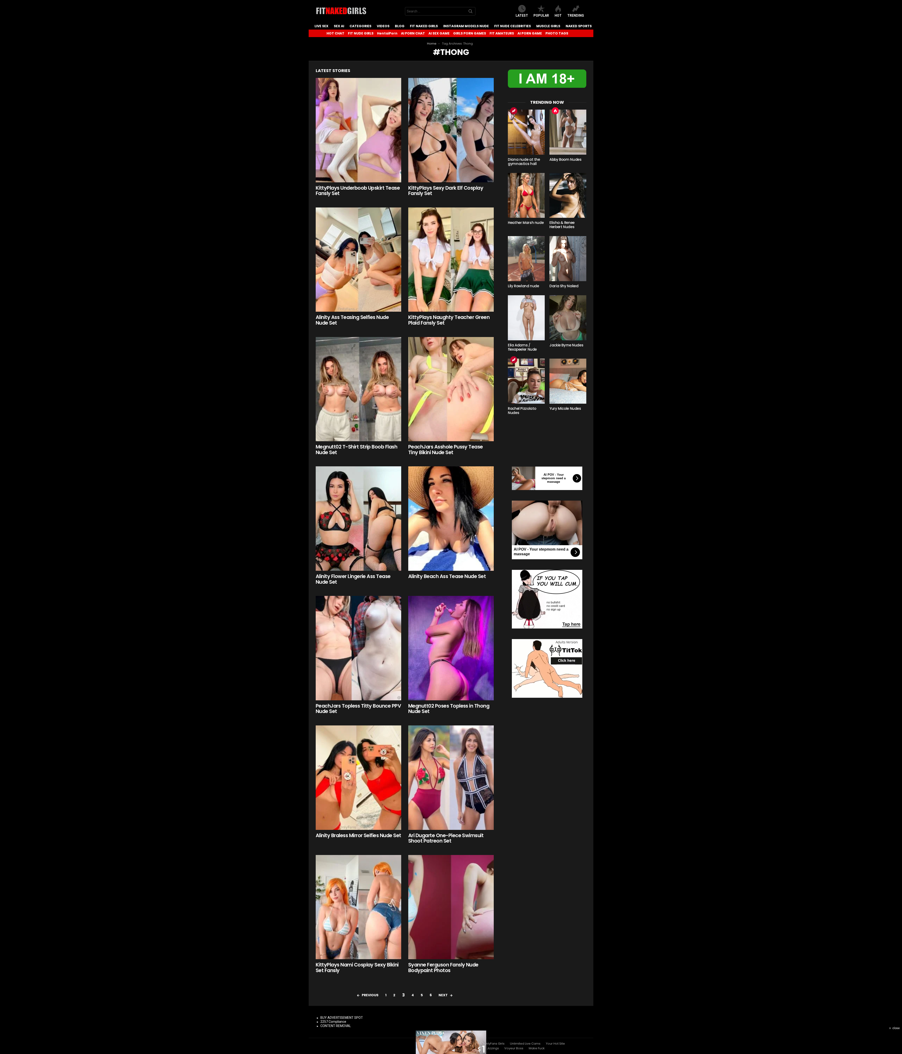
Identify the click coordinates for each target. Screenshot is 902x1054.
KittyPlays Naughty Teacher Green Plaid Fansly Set (449, 320)
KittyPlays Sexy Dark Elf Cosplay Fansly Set (445, 190)
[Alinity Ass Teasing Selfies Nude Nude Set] (358, 259)
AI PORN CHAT (413, 33)
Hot (558, 15)
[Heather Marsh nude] (526, 195)
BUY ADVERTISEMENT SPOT (341, 1018)
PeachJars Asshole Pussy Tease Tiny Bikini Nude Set (445, 449)
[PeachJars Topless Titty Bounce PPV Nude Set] (358, 648)
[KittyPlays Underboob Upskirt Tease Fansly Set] (358, 130)
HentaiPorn (387, 33)
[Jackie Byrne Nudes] (567, 317)
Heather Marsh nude (526, 222)
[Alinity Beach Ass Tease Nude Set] (451, 518)
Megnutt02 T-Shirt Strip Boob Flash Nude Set (356, 449)
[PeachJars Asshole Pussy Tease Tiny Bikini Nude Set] (451, 389)
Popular (541, 15)
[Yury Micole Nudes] (567, 381)
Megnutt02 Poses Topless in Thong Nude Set (448, 708)
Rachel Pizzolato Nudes (522, 410)
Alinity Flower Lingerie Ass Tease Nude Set (353, 579)
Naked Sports (579, 26)
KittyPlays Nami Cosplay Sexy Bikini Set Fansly (357, 967)
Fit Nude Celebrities (512, 26)
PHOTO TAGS (556, 33)
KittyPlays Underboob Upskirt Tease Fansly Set (358, 190)
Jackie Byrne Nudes (566, 345)
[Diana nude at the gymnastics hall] (526, 132)
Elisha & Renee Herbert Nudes (562, 224)
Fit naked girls (424, 26)
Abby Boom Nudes (565, 159)
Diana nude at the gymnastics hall (524, 161)
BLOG (399, 26)
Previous (370, 995)
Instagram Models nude (466, 26)
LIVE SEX (321, 26)
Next (443, 995)
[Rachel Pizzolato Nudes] (526, 381)
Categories (360, 26)
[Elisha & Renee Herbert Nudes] (567, 195)
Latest (522, 15)
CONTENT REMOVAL (335, 1026)
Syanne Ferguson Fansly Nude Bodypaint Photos (443, 967)
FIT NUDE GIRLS (360, 33)
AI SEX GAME (439, 33)
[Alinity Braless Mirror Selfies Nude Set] (358, 777)
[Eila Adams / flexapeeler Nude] (526, 317)
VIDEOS (383, 26)
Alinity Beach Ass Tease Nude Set (447, 576)
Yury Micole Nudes (565, 408)
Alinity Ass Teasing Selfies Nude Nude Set (352, 320)
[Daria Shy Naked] (567, 258)
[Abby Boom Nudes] (567, 132)
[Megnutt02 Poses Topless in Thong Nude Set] (451, 648)
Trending (575, 15)
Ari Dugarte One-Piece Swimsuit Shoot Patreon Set (445, 838)
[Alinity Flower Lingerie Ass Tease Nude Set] (358, 518)
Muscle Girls (548, 26)
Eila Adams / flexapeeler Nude (522, 347)
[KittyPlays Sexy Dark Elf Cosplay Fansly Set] (451, 130)
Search (470, 12)
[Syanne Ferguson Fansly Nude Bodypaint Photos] (451, 907)
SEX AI (339, 26)
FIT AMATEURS (502, 33)
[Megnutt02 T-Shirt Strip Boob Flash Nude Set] (358, 389)
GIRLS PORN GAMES (469, 33)
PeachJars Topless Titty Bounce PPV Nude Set (358, 708)
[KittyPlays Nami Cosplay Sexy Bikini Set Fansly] (358, 907)
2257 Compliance (333, 1021)
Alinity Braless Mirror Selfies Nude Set (358, 835)
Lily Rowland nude (523, 286)
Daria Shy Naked (563, 286)
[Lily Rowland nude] (526, 258)
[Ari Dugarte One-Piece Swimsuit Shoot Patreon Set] (451, 777)
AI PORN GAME (529, 33)
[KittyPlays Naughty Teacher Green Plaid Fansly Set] (451, 259)
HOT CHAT (335, 33)
